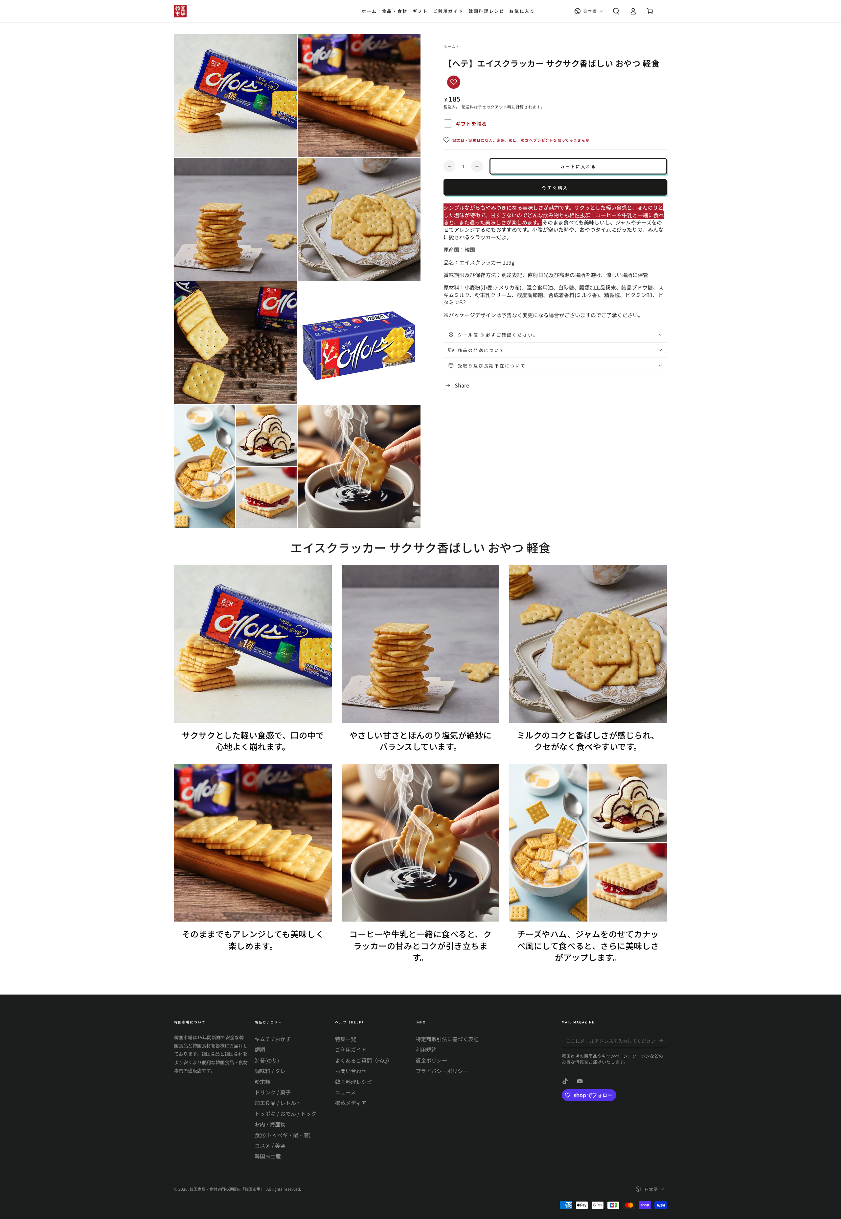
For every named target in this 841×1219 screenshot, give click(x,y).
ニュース (345, 1092)
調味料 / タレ (270, 1071)
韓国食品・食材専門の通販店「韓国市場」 (227, 1189)
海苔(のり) (267, 1060)
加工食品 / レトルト (278, 1103)
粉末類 (262, 1082)
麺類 (260, 1049)
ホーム (449, 46)
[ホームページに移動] (180, 11)
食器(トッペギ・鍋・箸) (282, 1135)
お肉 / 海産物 (270, 1124)
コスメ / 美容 (270, 1145)
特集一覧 (345, 1039)
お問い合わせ (351, 1071)
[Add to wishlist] (454, 82)
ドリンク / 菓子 (273, 1092)
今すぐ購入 (555, 187)
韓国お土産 (268, 1156)
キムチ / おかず (273, 1039)
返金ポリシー (431, 1060)
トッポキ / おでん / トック (285, 1113)
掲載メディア (350, 1103)
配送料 (468, 106)
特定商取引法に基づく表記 (447, 1039)
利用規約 (426, 1049)
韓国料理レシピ (353, 1082)
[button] (616, 11)
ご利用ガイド (351, 1049)
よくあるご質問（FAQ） (363, 1060)
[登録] (663, 1040)
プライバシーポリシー (442, 1071)
